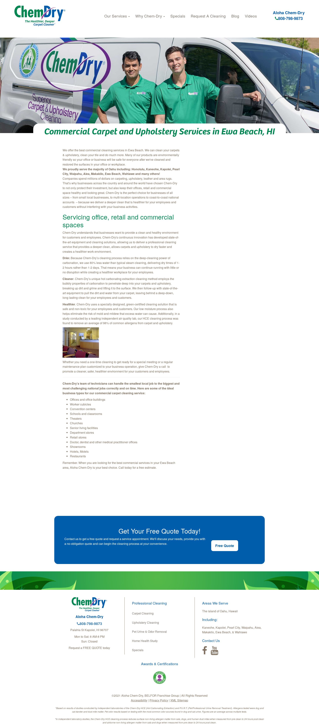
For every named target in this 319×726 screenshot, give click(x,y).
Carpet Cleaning (143, 613)
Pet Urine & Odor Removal (149, 631)
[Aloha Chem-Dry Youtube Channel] (214, 650)
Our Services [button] (116, 16)
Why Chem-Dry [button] (149, 16)
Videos (251, 16)
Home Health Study (145, 641)
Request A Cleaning (208, 16)
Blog (235, 16)
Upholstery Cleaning (145, 622)
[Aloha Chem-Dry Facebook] (204, 650)
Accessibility (139, 700)
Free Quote (224, 545)
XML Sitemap (179, 700)
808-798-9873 (290, 18)
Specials (177, 16)
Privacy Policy (159, 700)
